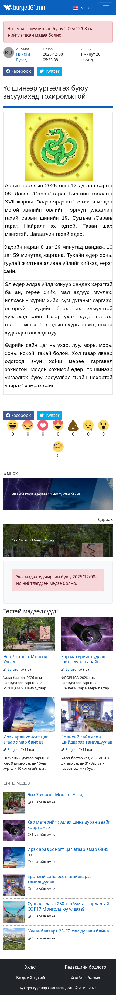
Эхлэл (30, 967)
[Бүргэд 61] (24, 7)
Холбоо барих (85, 978)
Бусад (21, 59)
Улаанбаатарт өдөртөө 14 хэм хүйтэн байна (46, 494)
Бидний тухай (30, 978)
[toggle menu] (105, 7)
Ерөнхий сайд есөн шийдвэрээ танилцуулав (86, 739)
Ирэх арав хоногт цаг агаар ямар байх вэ (25, 739)
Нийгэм (23, 54)
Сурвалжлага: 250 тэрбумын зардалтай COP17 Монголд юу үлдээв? (68, 906)
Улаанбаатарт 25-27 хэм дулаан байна (68, 931)
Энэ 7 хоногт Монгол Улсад (32, 540)
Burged (12, 669)
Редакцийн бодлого (85, 967)
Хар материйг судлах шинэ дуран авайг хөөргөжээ (83, 659)
